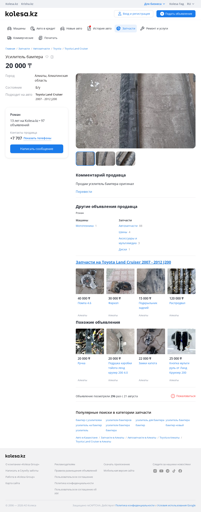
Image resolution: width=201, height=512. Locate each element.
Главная (10, 48)
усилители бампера (118, 425)
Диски (124, 249)
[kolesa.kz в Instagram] (155, 471)
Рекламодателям (65, 464)
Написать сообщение (36, 149)
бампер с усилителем (89, 420)
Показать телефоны (37, 138)
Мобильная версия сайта (119, 470)
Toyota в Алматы (170, 437)
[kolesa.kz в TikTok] (174, 471)
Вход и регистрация (136, 14)
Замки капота (148, 363)
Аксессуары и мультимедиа (129, 240)
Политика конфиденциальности (74, 483)
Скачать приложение (117, 464)
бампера (111, 430)
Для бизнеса (153, 4)
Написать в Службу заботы (21, 470)
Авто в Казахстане (87, 437)
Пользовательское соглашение (74, 477)
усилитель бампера (178, 420)
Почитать (50, 38)
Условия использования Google (176, 505)
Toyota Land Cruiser (76, 48)
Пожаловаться (186, 396)
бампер (140, 425)
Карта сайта (12, 483)
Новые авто (74, 28)
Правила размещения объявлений (76, 470)
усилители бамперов (118, 420)
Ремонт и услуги (157, 28)
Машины (19, 28)
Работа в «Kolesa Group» (20, 477)
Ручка (81, 363)
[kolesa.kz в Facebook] (180, 471)
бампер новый (175, 425)
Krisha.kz (27, 4)
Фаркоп (113, 303)
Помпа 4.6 (84, 303)
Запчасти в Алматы (113, 437)
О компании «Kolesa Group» (22, 464)
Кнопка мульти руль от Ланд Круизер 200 (179, 367)
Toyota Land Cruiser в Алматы (93, 441)
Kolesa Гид (176, 4)
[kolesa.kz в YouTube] (161, 471)
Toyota (57, 48)
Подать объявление (178, 14)
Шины (124, 232)
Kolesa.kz (11, 4)
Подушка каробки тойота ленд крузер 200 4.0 (120, 367)
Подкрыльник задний (148, 305)
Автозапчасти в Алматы (142, 437)
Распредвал (177, 303)
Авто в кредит (46, 28)
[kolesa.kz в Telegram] (167, 471)
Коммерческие (23, 38)
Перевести (84, 191)
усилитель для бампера (150, 420)
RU (189, 4)
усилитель (82, 430)
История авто (102, 28)
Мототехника (86, 226)
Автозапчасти (41, 48)
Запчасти (24, 48)
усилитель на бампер (89, 425)
